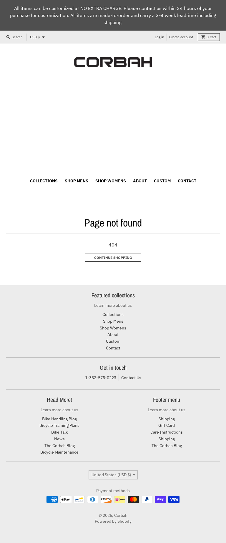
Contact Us (131, 377)
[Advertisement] (113, 124)
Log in (159, 37)
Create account (181, 37)
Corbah (120, 515)
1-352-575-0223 (100, 377)
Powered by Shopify (113, 521)
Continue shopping (113, 257)
